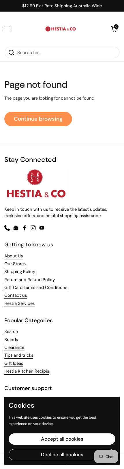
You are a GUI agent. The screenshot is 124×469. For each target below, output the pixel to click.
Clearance (14, 347)
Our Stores (15, 264)
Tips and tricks (18, 355)
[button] (114, 29)
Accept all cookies (62, 439)
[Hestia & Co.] (60, 28)
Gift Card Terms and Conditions (35, 287)
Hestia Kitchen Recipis (26, 371)
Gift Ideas (13, 363)
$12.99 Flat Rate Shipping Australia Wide (62, 6)
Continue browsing (38, 118)
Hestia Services (19, 303)
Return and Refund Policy (29, 280)
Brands (11, 339)
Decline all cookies (62, 454)
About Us (13, 256)
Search (11, 331)
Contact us (15, 295)
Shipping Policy (19, 271)
